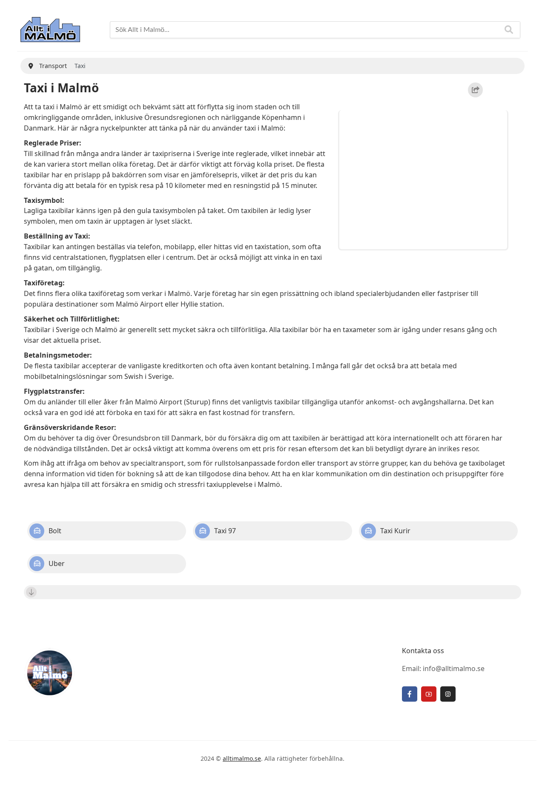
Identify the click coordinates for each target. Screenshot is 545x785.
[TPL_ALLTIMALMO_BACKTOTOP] (530, 768)
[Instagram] (448, 694)
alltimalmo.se (242, 758)
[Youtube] (428, 694)
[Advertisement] (424, 178)
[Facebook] (409, 694)
